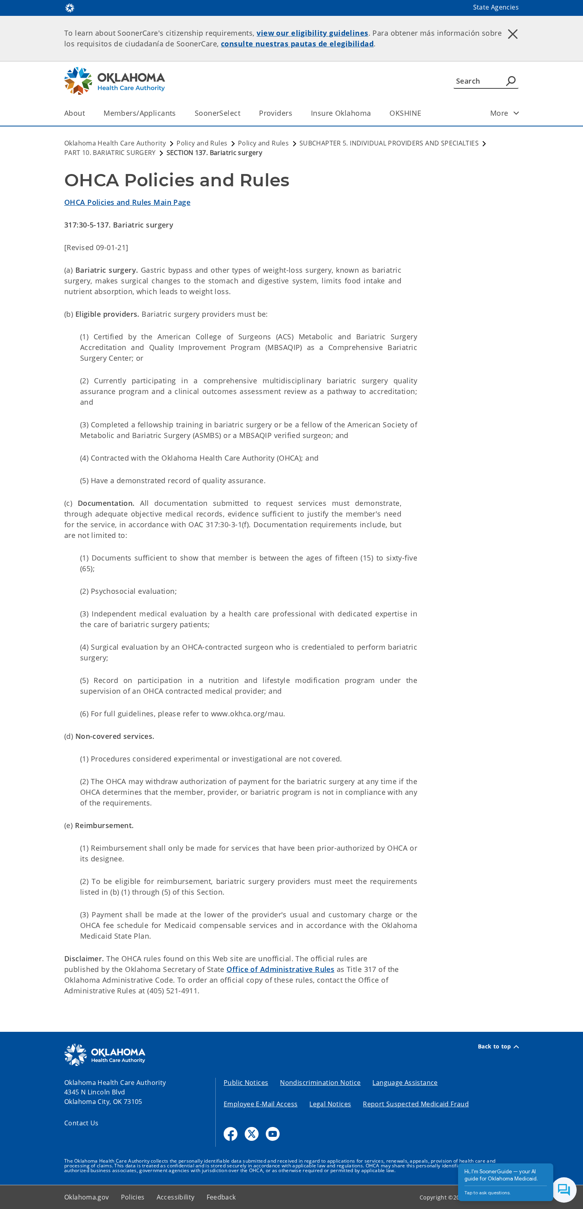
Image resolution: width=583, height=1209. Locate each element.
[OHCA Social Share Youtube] (273, 1134)
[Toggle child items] (516, 113)
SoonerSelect (217, 113)
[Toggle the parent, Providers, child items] (294, 113)
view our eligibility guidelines (312, 33)
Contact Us (81, 1123)
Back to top (494, 1046)
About (74, 113)
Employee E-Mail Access (260, 1104)
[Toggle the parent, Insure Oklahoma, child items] (373, 113)
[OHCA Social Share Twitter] (252, 1134)
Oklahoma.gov (86, 1197)
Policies (133, 1197)
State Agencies (496, 7)
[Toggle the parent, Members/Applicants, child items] (178, 113)
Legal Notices (330, 1104)
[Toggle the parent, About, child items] (87, 113)
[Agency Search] (511, 81)
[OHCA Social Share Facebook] (231, 1134)
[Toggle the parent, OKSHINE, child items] (423, 113)
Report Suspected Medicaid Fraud (416, 1104)
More (499, 113)
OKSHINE (405, 113)
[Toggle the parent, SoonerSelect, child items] (242, 113)
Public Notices (246, 1082)
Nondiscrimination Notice (320, 1082)
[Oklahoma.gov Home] (69, 7)
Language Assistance (404, 1082)
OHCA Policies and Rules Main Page (127, 202)
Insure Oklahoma (341, 113)
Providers (275, 113)
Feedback (221, 1197)
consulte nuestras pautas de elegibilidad (297, 43)
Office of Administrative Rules (280, 969)
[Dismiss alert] (513, 34)
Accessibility (176, 1197)
